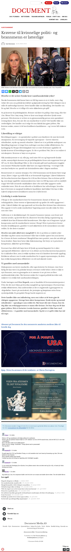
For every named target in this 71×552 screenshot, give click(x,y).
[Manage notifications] (2, 549)
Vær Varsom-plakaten (39, 535)
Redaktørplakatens (32, 537)
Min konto (64, 3)
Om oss (10, 519)
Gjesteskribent (7, 27)
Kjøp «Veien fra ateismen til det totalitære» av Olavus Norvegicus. (28, 370)
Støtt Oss (56, 16)
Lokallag (63, 19)
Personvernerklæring (41, 532)
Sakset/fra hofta (36, 526)
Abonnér (48, 3)
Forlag (48, 16)
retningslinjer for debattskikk (17, 428)
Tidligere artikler (37, 16)
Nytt (9, 526)
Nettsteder (25, 16)
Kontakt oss (53, 19)
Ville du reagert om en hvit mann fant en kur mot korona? (18, 489)
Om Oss (64, 16)
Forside (5, 526)
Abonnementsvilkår (29, 532)
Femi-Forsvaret (6, 495)
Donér (56, 3)
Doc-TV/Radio (14, 16)
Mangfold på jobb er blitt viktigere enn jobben (15, 485)
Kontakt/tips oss (13, 514)
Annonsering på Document (35, 528)
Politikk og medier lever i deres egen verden (15, 497)
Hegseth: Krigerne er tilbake (10, 481)
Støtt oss (10, 508)
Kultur (48, 526)
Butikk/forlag (55, 526)
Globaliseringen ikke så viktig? (10, 487)
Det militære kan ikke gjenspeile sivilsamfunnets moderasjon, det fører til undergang (27, 493)
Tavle (43, 526)
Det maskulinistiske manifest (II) (11, 483)
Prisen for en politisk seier (9, 491)
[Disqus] (34, 454)
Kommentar (16, 526)
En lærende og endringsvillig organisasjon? (14, 499)
